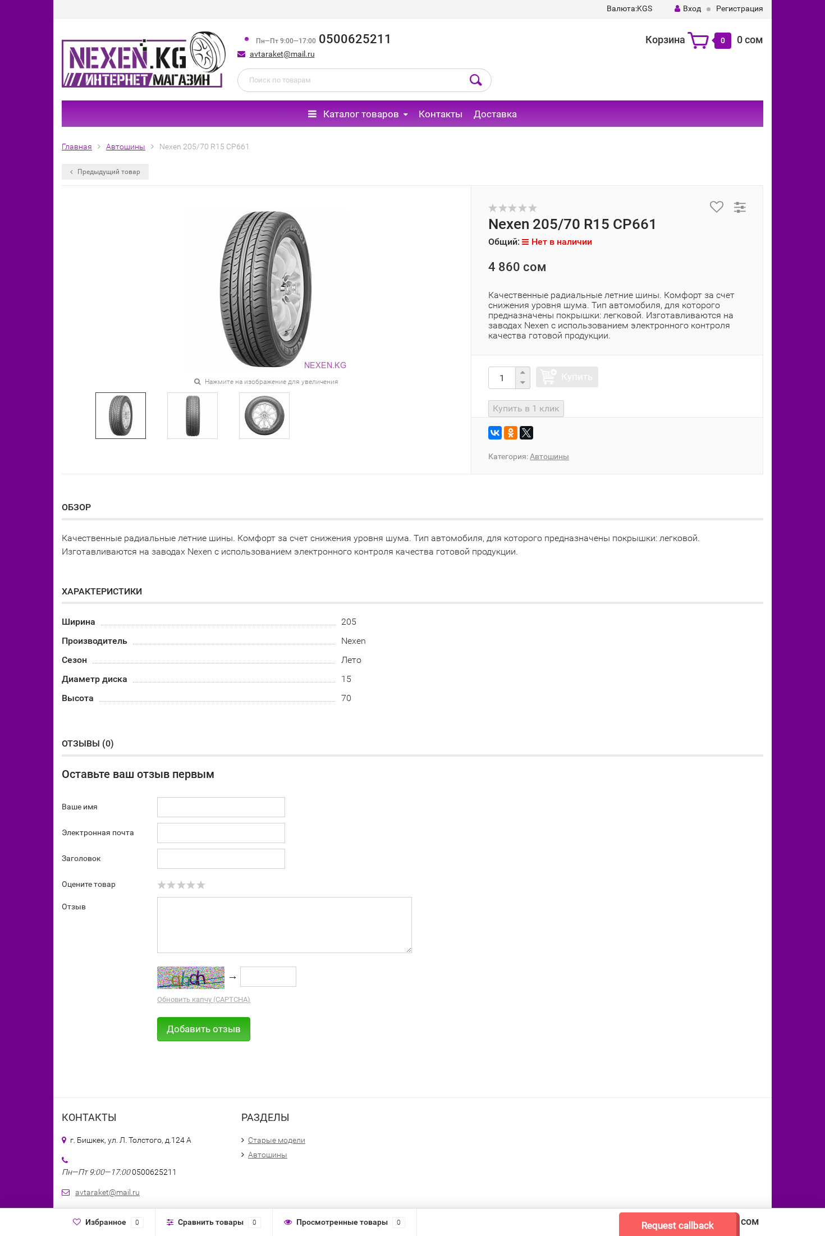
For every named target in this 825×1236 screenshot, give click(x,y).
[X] (526, 433)
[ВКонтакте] (495, 433)
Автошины (549, 456)
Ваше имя (80, 806)
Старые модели (276, 1140)
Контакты (440, 114)
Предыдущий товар (108, 172)
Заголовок (81, 858)
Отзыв (74, 906)
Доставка (495, 114)
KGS (629, 8)
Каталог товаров (360, 114)
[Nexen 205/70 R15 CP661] (121, 414)
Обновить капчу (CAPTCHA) (203, 999)
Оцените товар (89, 884)
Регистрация (739, 8)
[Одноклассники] (510, 433)
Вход (692, 8)
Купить (577, 376)
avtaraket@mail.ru (282, 53)
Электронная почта (98, 832)
